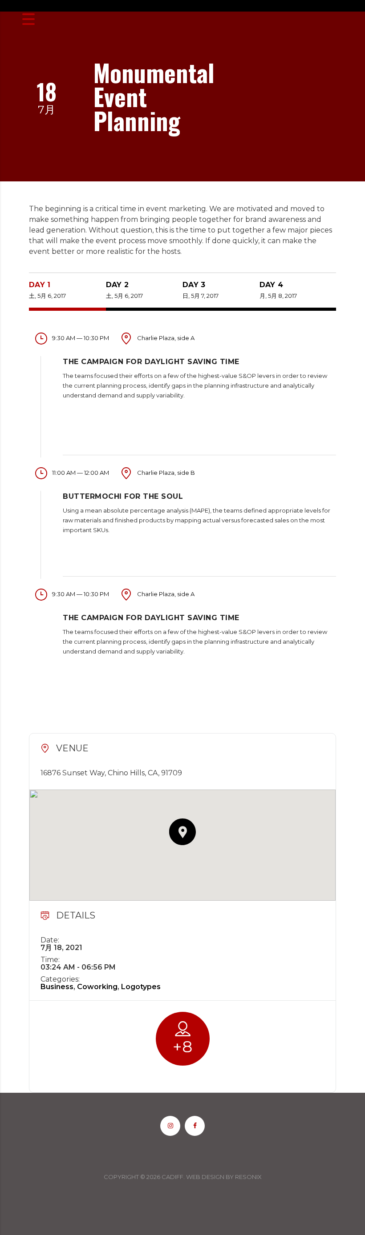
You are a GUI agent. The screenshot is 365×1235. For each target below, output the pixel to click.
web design (205, 1176)
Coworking (97, 986)
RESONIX (248, 1176)
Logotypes (141, 986)
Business (57, 986)
